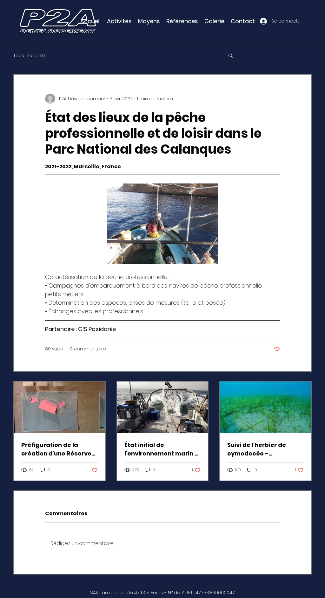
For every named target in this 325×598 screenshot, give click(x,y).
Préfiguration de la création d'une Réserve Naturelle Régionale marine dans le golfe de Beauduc (57, 449)
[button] (149, 21)
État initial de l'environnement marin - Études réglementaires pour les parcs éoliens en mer (162, 449)
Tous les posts (29, 55)
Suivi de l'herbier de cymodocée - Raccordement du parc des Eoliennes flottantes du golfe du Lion (264, 449)
